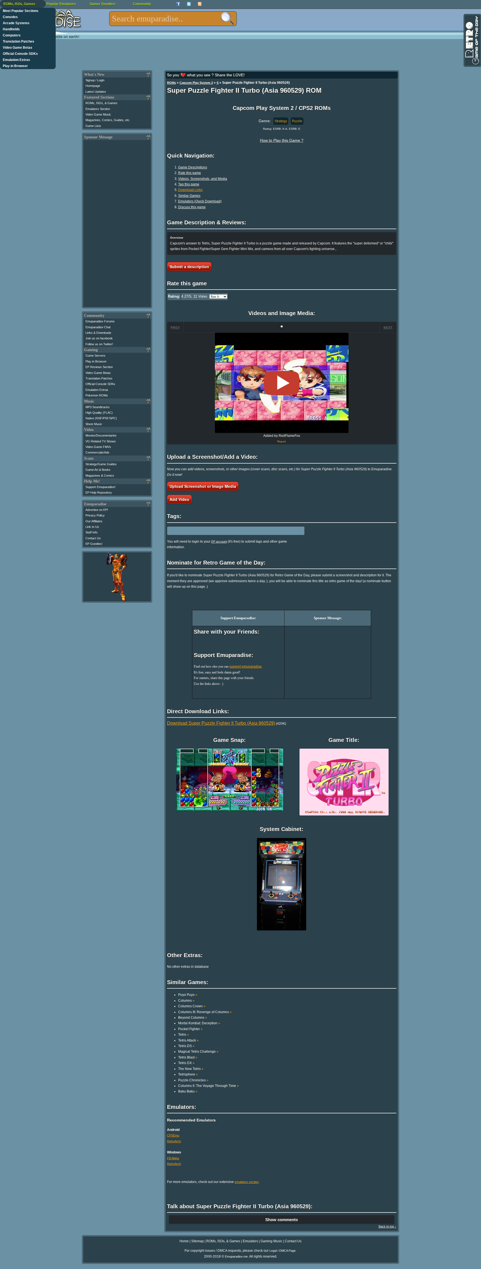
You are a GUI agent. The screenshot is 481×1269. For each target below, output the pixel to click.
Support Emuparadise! (100, 487)
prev (175, 327)
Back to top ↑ (387, 1226)
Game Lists (93, 126)
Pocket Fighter (190, 1029)
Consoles (10, 17)
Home (184, 1241)
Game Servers (95, 355)
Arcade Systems (16, 23)
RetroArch (174, 1141)
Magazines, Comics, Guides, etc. (107, 120)
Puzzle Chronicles (193, 1080)
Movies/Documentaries (101, 435)
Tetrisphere (188, 1074)
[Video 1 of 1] (282, 383)
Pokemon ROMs (96, 395)
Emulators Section (97, 109)
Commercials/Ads (97, 452)
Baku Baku (187, 1091)
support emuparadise (245, 666)
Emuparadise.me (236, 1256)
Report (281, 441)
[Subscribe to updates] (199, 4)
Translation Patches (18, 41)
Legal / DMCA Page (282, 1250)
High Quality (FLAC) (99, 412)
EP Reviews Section (99, 367)
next (388, 327)
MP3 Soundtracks (97, 407)
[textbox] (173, 18)
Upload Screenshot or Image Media (203, 486)
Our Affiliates (93, 521)
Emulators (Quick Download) (200, 201)
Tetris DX (186, 1063)
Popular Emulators (61, 4)
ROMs (171, 82)
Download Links (190, 190)
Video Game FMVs (98, 447)
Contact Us (93, 538)
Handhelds (11, 29)
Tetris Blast (187, 1057)
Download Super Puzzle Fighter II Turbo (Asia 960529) (221, 723)
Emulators (250, 1241)
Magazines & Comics (99, 475)
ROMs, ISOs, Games (19, 4)
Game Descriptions (192, 167)
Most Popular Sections (20, 11)
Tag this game (188, 184)
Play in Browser (15, 66)
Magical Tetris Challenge (198, 1052)
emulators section (247, 1182)
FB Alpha (173, 1158)
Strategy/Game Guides (101, 464)
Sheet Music (93, 424)
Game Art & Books (98, 469)
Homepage (92, 85)
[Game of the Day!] (472, 40)
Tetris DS (186, 1046)
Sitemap (197, 1241)
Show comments (281, 1219)
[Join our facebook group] (178, 4)
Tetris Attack (188, 1040)
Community (142, 4)
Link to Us (92, 526)
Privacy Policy (95, 515)
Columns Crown (191, 1006)
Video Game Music (98, 114)
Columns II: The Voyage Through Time (208, 1086)
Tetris (183, 1035)
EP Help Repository (98, 492)
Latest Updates (95, 91)
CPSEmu (173, 1135)
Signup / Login (94, 80)
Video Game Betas (17, 48)
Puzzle (297, 121)
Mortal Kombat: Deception (199, 1023)
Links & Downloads (98, 332)
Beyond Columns (192, 1018)
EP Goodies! (93, 543)
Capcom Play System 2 (196, 82)
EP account (219, 541)
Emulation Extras (16, 60)
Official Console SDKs (20, 54)
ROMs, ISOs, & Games (101, 103)
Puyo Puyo (187, 995)
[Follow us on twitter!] (188, 4)
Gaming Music (271, 1241)
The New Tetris (190, 1069)
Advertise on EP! (96, 509)
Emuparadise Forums (100, 321)
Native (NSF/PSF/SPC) (101, 418)
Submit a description (189, 266)
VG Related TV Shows (100, 441)
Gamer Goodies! (103, 4)
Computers (12, 35)
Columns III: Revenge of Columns (205, 1012)
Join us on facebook (99, 338)
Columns (186, 1001)
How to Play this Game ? (281, 140)
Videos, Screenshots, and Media (202, 179)
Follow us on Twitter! (99, 344)
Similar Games (189, 196)
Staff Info (91, 532)
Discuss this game (192, 207)
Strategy (280, 121)
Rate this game (189, 173)
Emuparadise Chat (98, 327)
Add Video (179, 499)
